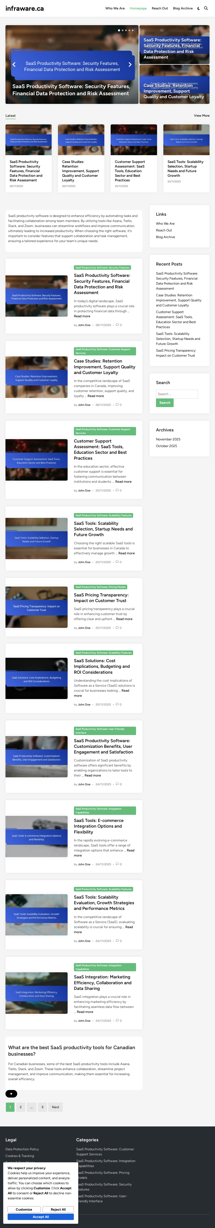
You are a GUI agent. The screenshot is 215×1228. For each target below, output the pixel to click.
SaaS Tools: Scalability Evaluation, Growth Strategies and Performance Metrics (104, 902)
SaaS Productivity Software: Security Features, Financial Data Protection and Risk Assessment (26, 171)
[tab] (10, 115)
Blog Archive (183, 8)
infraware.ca (24, 8)
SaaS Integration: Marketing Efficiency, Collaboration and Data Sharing (102, 982)
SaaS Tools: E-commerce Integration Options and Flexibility (99, 826)
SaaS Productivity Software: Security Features (103, 267)
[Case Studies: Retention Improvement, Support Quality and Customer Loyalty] (174, 84)
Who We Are (115, 8)
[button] (119, 30)
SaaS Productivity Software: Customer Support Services (103, 351)
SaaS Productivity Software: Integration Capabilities (99, 810)
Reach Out (160, 8)
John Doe (84, 325)
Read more (82, 316)
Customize (24, 1209)
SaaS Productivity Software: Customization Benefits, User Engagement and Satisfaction (103, 746)
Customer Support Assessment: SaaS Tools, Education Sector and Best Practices (130, 171)
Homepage (138, 8)
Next (55, 1107)
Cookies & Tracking (19, 1156)
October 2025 (166, 446)
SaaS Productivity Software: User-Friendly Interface (100, 731)
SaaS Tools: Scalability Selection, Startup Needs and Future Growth (103, 529)
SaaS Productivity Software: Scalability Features (104, 515)
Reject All (58, 1209)
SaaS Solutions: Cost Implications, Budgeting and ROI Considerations (102, 666)
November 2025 (168, 439)
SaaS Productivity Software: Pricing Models (101, 587)
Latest (10, 116)
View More (202, 115)
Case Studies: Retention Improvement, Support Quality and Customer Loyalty (80, 171)
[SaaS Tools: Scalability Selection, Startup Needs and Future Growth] (186, 139)
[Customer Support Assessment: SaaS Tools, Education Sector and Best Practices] (134, 139)
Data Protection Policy (22, 1149)
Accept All (41, 1217)
